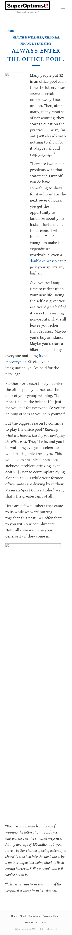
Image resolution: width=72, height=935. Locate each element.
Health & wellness (28, 37)
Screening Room (51, 916)
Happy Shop (34, 916)
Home (14, 916)
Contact (43, 922)
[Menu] (63, 7)
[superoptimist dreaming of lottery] (14, 211)
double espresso (43, 261)
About (23, 916)
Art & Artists (31, 922)
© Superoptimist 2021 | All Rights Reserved (36, 929)
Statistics (43, 43)
